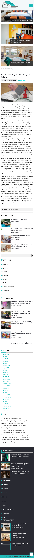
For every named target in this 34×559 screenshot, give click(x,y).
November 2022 (7, 395)
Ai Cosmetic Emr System (7, 420)
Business (4, 271)
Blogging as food (5, 441)
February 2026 (6, 364)
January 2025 (6, 380)
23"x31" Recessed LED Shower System (11, 417)
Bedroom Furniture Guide (19, 425)
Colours (4, 279)
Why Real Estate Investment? (19, 219)
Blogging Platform (25, 441)
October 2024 (6, 384)
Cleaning (5, 275)
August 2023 (6, 389)
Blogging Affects (26, 438)
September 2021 (7, 409)
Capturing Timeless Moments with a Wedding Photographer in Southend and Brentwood (20, 463)
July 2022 (5, 400)
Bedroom (5, 264)
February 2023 (6, 393)
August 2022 (6, 398)
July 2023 (5, 391)
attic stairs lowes (20, 422)
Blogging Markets (15, 441)
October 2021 (6, 407)
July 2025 (5, 368)
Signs (4, 293)
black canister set (17, 438)
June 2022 (5, 402)
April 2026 (5, 362)
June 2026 (5, 357)
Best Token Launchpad (7, 436)
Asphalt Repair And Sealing (8, 422)
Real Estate (8, 69)
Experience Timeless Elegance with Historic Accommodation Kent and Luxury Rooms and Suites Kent (19, 472)
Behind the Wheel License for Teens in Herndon (13, 433)
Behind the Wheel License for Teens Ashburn (12, 430)
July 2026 (5, 355)
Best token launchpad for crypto (22, 436)
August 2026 (6, 353)
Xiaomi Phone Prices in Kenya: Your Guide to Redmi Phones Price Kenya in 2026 (20, 455)
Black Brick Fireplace (6, 438)
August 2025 (6, 366)
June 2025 (5, 371)
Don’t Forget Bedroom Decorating (23, 20)
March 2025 (6, 375)
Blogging (5, 268)
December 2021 (7, 404)
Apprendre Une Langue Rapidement (23, 420)
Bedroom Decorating (6, 425)
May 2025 (5, 373)
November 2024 (7, 382)
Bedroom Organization (7, 428)
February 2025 (6, 377)
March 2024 (6, 386)
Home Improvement (8, 286)
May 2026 (5, 359)
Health (4, 282)
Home (2, 69)
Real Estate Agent (13, 209)
